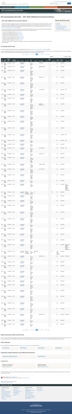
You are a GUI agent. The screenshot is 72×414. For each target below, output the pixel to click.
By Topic (3, 389)
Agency (18, 60)
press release (18, 31)
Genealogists (15, 389)
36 (32, 54)
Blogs (39, 405)
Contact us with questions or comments (7, 382)
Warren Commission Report (61, 26)
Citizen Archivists (57, 1)
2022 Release (41, 348)
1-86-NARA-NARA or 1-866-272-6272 (36, 412)
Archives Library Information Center (6, 397)
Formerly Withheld (14, 60)
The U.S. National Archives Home (15, 3)
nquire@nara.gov (8, 366)
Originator (54, 60)
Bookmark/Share (63, 1)
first (23, 54)
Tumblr (36, 405)
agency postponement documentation (24, 345)
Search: (51, 56)
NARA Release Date (9, 59)
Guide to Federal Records (29, 392)
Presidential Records (5, 394)
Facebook (31, 405)
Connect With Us (36, 404)
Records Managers (16, 393)
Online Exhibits (4, 398)
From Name (41, 60)
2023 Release (23, 348)
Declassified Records (28, 393)
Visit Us (50, 7)
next (46, 54)
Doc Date (22, 60)
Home (2, 12)
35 (30, 54)
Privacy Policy (32, 409)
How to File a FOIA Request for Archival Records (30, 398)
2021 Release (58, 348)
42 (41, 54)
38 (35, 54)
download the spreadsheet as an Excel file (38, 49)
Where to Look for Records (29, 395)
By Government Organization (6, 391)
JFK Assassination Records (16, 12)
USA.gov (49, 409)
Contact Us (69, 1)
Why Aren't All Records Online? (30, 396)
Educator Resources (36, 7)
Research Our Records (7, 7)
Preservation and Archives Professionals (17, 392)
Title (47, 60)
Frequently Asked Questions (9, 356)
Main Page (58, 23)
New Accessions (39, 390)
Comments (67, 60)
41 (39, 54)
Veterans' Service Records (21, 7)
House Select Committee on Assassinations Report (61, 28)
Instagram (34, 405)
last (48, 54)
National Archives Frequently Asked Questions (29, 391)
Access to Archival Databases (6, 395)
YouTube (37, 405)
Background (58, 24)
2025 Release (5, 348)
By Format (3, 390)
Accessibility (27, 409)
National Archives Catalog (6, 392)
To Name (35, 60)
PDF (21, 63)
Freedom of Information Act (39, 409)
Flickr (41, 405)
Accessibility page (26, 377)
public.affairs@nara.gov (44, 366)
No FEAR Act (46, 409)
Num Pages (49, 59)
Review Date (61, 60)
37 (33, 54)
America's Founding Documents (64, 7)
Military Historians (16, 390)
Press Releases (41, 356)
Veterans (14, 395)
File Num (31, 60)
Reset (70, 56)
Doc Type (27, 60)
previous (26, 54)
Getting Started (27, 389)
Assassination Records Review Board (62, 29)
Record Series (58, 60)
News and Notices (40, 389)
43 (42, 54)
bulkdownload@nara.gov (43, 339)
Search (69, 3)
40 (38, 54)
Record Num (5, 60)
